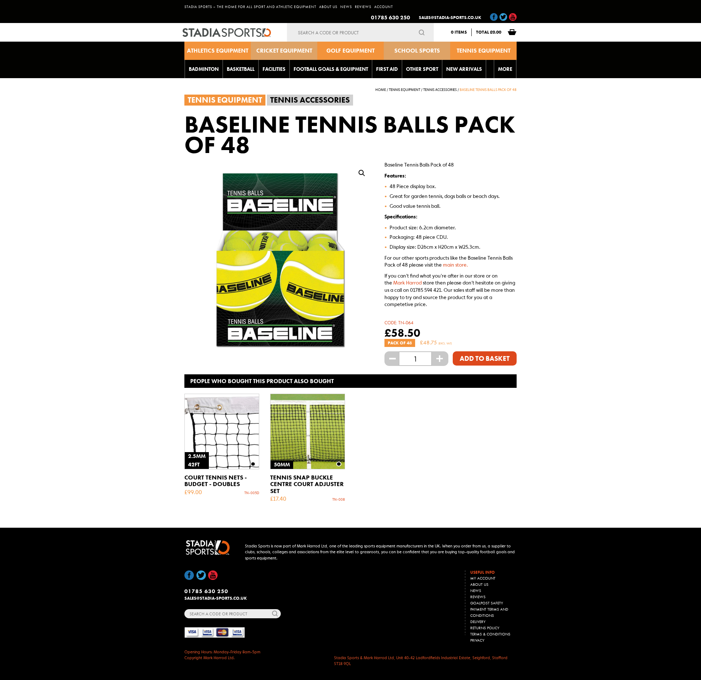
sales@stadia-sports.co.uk (450, 17)
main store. (455, 264)
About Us (328, 6)
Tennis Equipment (483, 50)
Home (380, 89)
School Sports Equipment (417, 53)
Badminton (204, 69)
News (346, 6)
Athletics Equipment (217, 50)
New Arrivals (464, 69)
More (505, 69)
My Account (482, 578)
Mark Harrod (407, 282)
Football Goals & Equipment (331, 69)
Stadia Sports (229, 32)
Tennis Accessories (440, 89)
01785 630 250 (390, 17)
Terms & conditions (490, 634)
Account (383, 6)
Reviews (363, 6)
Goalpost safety (486, 602)
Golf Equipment (350, 50)
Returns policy (484, 627)
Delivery (478, 621)
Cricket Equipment (284, 50)
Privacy (477, 640)
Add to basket (485, 358)
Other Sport (422, 69)
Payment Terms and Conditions (489, 612)
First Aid (387, 69)
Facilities (274, 69)
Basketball (240, 69)
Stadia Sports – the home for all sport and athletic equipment (250, 6)
